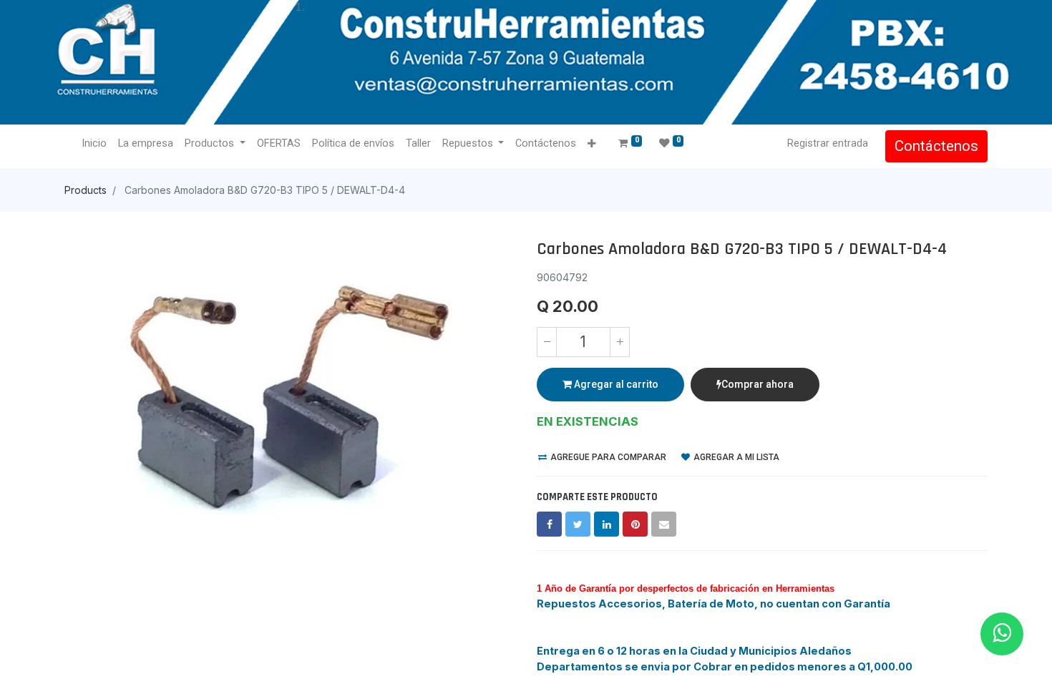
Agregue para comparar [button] (607, 457)
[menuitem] (94, 143)
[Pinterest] (635, 524)
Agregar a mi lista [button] (735, 457)
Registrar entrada (827, 143)
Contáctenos (936, 146)
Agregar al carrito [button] (615, 384)
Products (85, 190)
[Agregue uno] (619, 342)
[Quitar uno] (546, 342)
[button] (591, 144)
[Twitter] (577, 524)
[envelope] (663, 524)
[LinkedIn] (606, 524)
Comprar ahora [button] (757, 384)
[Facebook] (549, 524)
